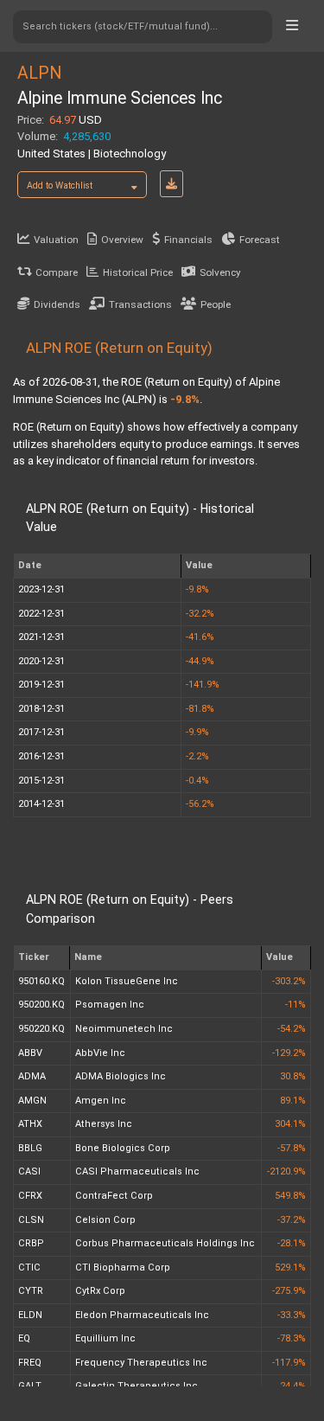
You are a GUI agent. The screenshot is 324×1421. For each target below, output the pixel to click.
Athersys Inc (103, 1124)
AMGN (32, 1100)
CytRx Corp (100, 1290)
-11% (295, 1004)
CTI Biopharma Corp (122, 1267)
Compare (56, 272)
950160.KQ (41, 981)
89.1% (293, 1100)
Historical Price (138, 272)
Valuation (56, 240)
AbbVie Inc (100, 1053)
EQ (24, 1338)
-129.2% (289, 1053)
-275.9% (289, 1290)
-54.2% (291, 1028)
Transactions (140, 304)
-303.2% (289, 981)
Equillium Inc (105, 1338)
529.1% (290, 1267)
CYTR (30, 1290)
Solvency (220, 272)
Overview (122, 240)
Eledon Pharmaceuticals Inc (142, 1315)
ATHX (30, 1124)
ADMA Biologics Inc (120, 1076)
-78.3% (291, 1338)
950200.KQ (41, 1004)
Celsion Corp (105, 1220)
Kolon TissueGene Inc (126, 981)
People (215, 304)
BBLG (30, 1148)
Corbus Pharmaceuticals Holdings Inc (165, 1243)
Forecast (259, 240)
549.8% (290, 1195)
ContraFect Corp (114, 1195)
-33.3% (291, 1315)
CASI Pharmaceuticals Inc (137, 1171)
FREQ (29, 1362)
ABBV (30, 1053)
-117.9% (289, 1362)
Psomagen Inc (109, 1004)
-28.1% (291, 1243)
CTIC (29, 1267)
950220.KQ (41, 1028)
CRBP (31, 1243)
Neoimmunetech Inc (124, 1028)
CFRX (30, 1195)
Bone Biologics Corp (122, 1148)
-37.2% (291, 1220)
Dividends (57, 304)
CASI (29, 1171)
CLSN (31, 1220)
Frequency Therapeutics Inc (141, 1362)
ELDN (30, 1315)
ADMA (32, 1076)
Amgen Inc (100, 1100)
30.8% (293, 1076)
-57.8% (291, 1148)
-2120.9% (286, 1171)
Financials (188, 240)
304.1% (290, 1124)
